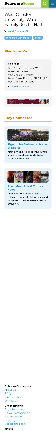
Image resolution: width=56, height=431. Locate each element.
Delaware (19, 4)
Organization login (15, 409)
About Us (10, 389)
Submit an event (14, 416)
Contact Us (11, 400)
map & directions (20, 86)
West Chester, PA (18, 31)
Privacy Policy (12, 397)
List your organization (17, 413)
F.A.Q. (7, 393)
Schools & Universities (18, 37)
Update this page (14, 423)
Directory (10, 420)
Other (38, 37)
